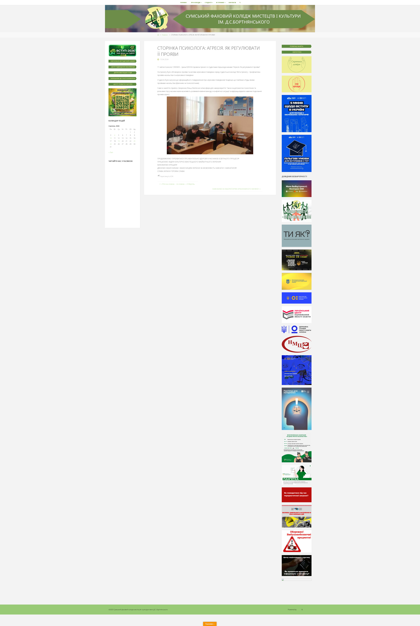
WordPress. (307, 609)
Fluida (299, 609)
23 (134, 141)
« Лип (110, 152)
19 (119, 141)
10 (111, 138)
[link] (240, 2)
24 (111, 144)
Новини (165, 35)
